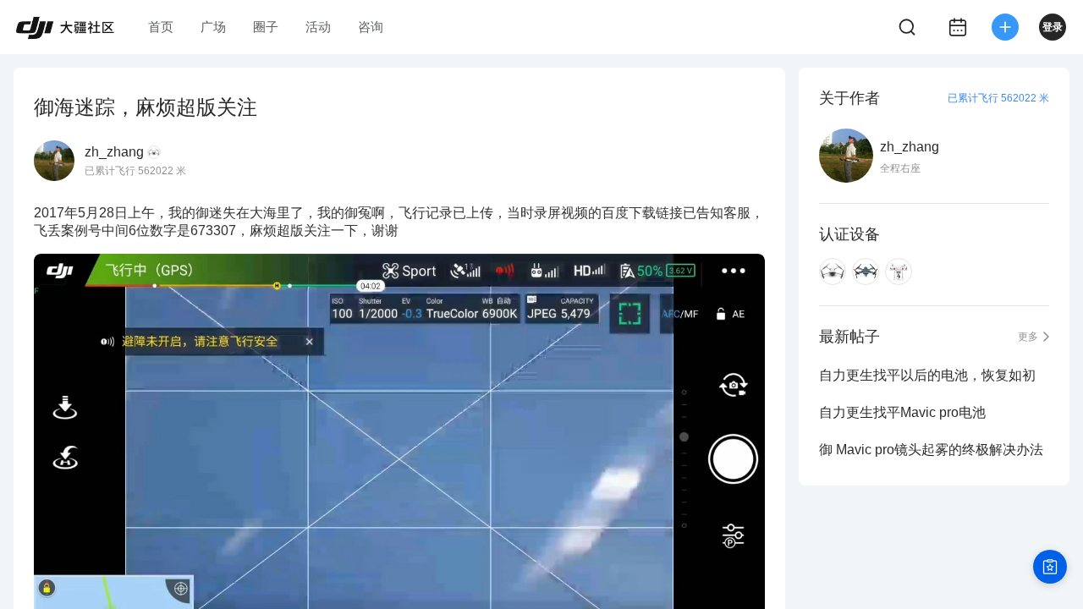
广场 (213, 26)
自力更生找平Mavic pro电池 (902, 412)
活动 (318, 26)
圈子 (265, 26)
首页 (160, 26)
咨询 (370, 26)
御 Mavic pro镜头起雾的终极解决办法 (931, 449)
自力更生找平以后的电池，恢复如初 (927, 375)
